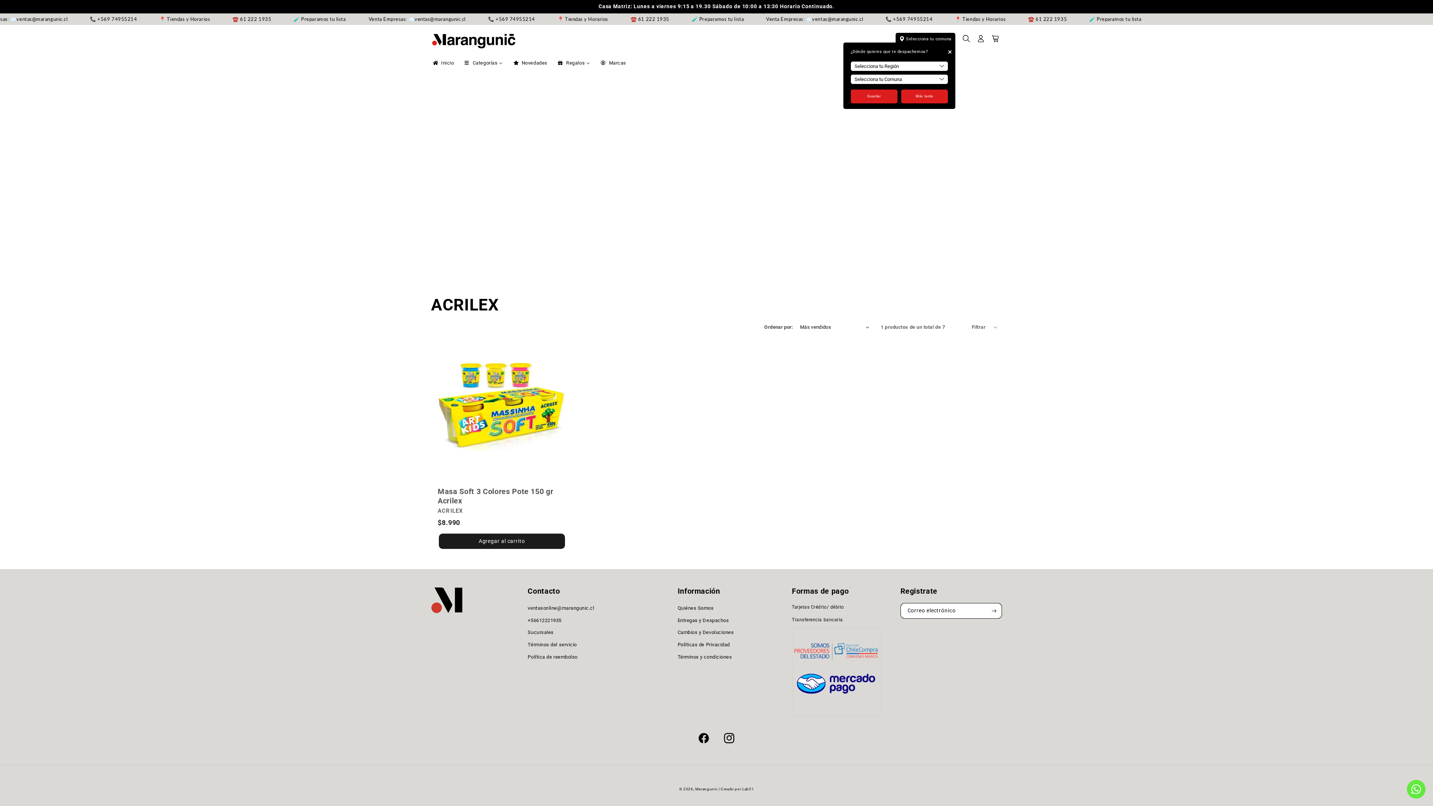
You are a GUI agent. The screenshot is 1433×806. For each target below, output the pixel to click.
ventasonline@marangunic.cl (561, 608)
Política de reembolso (552, 657)
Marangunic (706, 789)
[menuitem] (443, 63)
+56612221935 (544, 620)
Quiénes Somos (696, 608)
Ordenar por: (778, 327)
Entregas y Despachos (703, 620)
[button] (966, 41)
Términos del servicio (552, 644)
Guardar (874, 96)
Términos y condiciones (705, 657)
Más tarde (924, 96)
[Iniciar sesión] (981, 41)
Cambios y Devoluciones (706, 632)
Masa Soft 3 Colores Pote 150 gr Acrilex (495, 496)
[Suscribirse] (994, 611)
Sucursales (540, 632)
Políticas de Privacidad (704, 644)
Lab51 (748, 789)
